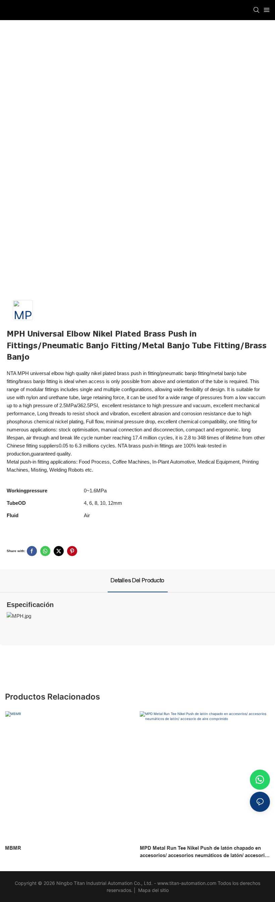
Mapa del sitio (153, 890)
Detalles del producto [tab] (137, 580)
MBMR (13, 848)
